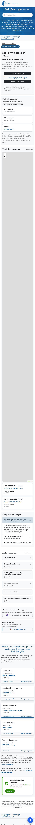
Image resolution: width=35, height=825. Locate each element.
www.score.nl (8, 129)
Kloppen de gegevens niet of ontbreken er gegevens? (13, 537)
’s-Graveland (9, 586)
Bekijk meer (27, 553)
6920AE (12, 504)
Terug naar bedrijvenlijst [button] (9, 43)
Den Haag (11, 745)
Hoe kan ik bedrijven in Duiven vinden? (16, 542)
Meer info (9, 791)
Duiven (6, 56)
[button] (4, 154)
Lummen (9, 728)
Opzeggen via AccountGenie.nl (19, 615)
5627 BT (5, 676)
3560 (4, 728)
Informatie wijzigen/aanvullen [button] (10, 46)
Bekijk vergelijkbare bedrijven (17, 78)
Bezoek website (16, 74)
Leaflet (30, 481)
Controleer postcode (18, 629)
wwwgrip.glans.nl (8, 681)
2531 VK (5, 745)
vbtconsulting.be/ (8, 733)
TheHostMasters (25, 785)
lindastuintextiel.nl (8, 716)
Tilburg (7, 601)
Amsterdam (8, 567)
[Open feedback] (30, 820)
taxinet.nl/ (6, 751)
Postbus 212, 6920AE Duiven (13, 502)
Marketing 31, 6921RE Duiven (13, 488)
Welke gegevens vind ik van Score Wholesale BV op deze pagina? (15, 520)
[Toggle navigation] (32, 3)
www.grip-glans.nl (8, 699)
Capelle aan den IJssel (15, 710)
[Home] (9, 3)
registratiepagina (7, 764)
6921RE (12, 491)
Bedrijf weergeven (26, 681)
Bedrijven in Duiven (17, 82)
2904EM (5, 710)
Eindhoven (11, 676)
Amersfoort (8, 577)
